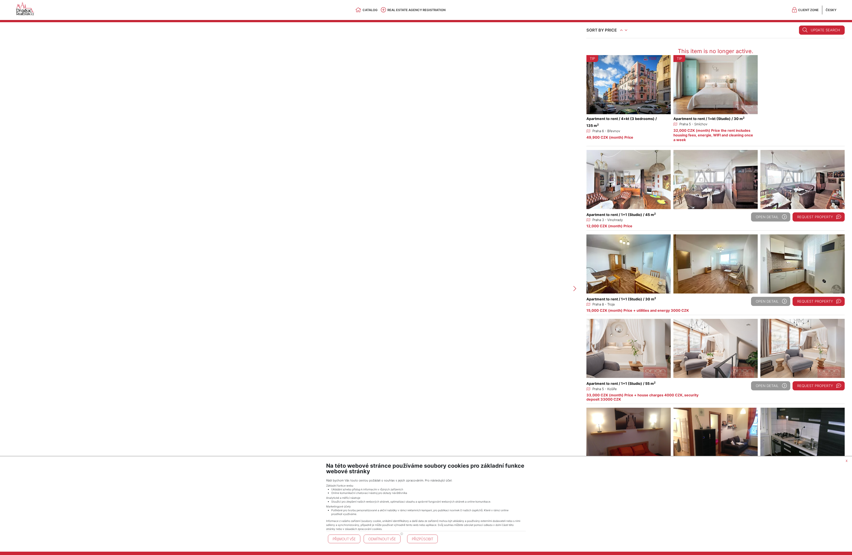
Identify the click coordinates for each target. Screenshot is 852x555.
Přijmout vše (344, 539)
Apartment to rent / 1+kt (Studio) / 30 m (709, 118)
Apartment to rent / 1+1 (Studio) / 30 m (621, 299)
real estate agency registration (416, 10)
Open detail (767, 217)
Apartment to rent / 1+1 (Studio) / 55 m (621, 383)
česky (831, 10)
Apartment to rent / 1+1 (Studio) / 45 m (621, 214)
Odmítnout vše (382, 539)
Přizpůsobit (422, 539)
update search (825, 30)
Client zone (808, 10)
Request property (815, 217)
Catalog (370, 10)
